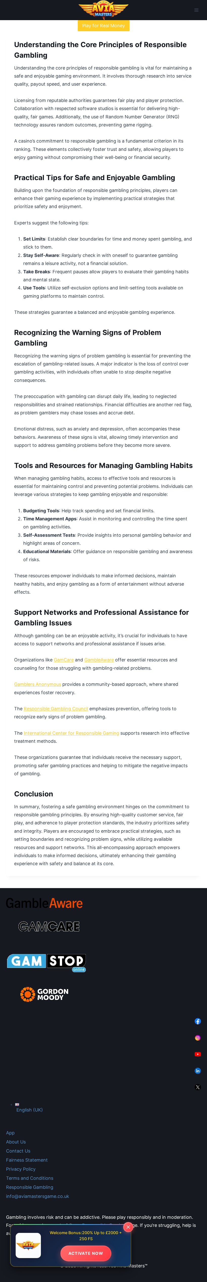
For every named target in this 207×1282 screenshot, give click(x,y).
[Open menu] (196, 10)
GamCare (64, 659)
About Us (16, 1141)
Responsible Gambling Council (56, 708)
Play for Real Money (103, 25)
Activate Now (85, 1253)
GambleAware (99, 659)
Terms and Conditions (29, 1178)
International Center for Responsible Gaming (71, 733)
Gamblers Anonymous (37, 684)
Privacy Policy (21, 1169)
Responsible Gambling (29, 1187)
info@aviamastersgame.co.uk (37, 1196)
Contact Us (18, 1151)
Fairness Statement (27, 1160)
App (10, 1132)
